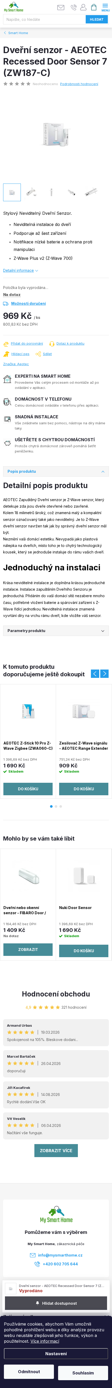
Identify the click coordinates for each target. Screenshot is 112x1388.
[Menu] (105, 7)
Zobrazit (28, 949)
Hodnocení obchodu (56, 994)
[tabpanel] (28, 741)
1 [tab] (51, 806)
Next (104, 674)
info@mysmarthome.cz (60, 1255)
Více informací (44, 1341)
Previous (95, 674)
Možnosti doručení (28, 303)
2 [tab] (56, 806)
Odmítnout (29, 1371)
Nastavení (56, 1353)
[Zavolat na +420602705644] (74, 7)
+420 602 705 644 (60, 1264)
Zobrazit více (56, 1150)
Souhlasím (83, 1373)
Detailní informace (18, 270)
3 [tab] (60, 806)
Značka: (16, 364)
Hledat (97, 19)
